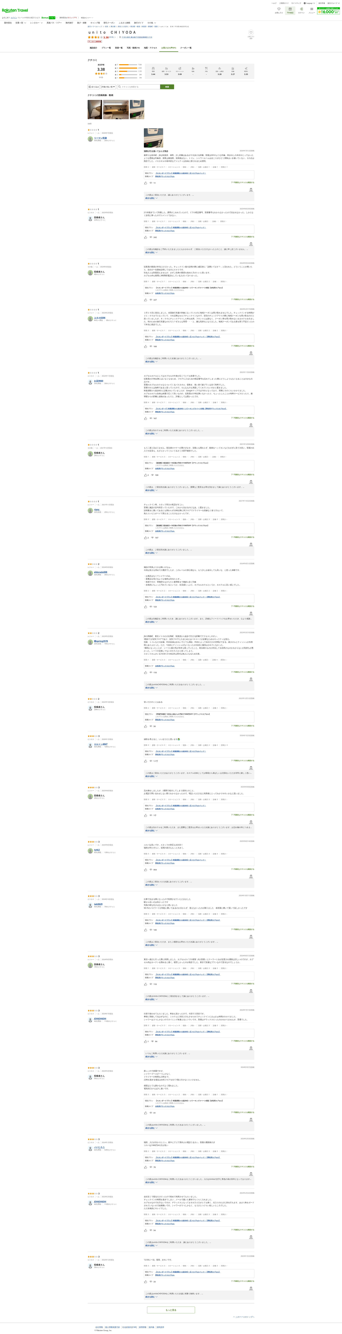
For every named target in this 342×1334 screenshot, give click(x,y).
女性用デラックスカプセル (164, 293)
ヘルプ (274, 3)
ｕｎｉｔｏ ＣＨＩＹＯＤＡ (112, 32)
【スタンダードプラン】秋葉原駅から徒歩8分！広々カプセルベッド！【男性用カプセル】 (187, 337)
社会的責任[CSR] (129, 1327)
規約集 (151, 1327)
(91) (168, 47)
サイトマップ (296, 3)
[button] (95, 109)
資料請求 (160, 1327)
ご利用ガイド (284, 3)
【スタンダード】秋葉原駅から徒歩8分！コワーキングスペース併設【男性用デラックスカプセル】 (191, 409)
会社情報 (99, 1327)
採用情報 (142, 1327)
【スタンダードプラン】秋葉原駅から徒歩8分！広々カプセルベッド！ (180, 173)
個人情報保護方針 (112, 1327)
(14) (133, 47)
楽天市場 (321, 3)
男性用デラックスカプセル (164, 176)
